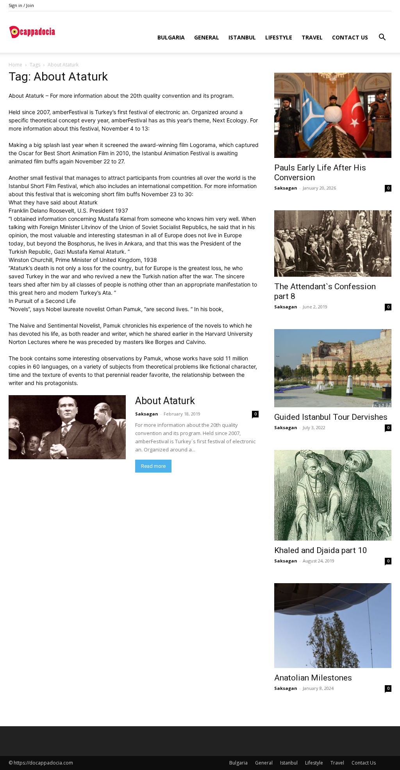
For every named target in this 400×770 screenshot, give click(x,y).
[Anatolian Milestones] (332, 625)
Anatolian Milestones (313, 677)
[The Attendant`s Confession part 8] (332, 243)
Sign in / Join (21, 5)
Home (15, 64)
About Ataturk (165, 400)
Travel (312, 37)
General (206, 37)
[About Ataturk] (67, 427)
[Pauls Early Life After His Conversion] (332, 115)
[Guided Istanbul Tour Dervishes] (332, 368)
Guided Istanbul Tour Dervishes (331, 417)
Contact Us (350, 37)
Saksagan (146, 414)
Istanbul (242, 37)
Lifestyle (278, 37)
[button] (382, 38)
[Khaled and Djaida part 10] (332, 495)
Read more (153, 466)
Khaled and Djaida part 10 (320, 550)
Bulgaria (171, 37)
